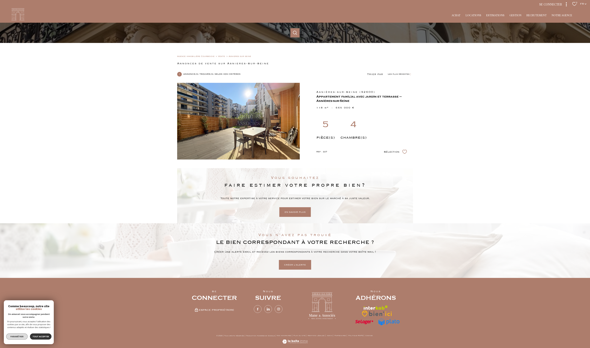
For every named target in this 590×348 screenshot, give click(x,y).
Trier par (375, 74)
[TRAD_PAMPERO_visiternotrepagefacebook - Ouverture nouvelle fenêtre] (258, 309)
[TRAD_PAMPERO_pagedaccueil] (17, 19)
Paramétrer (17, 336)
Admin (329, 335)
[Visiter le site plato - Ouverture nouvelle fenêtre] (388, 321)
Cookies (369, 335)
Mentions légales (316, 335)
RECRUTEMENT (536, 15)
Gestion (515, 15)
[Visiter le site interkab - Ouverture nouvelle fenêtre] (376, 308)
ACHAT (456, 15)
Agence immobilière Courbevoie (195, 56)
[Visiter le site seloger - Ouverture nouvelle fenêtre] (364, 322)
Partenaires (340, 335)
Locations (473, 15)
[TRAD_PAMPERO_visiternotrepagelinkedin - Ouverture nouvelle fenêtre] (268, 309)
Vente (221, 56)
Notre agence (562, 15)
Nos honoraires (284, 335)
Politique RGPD (355, 335)
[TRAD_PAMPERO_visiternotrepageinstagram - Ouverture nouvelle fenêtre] (278, 309)
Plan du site (299, 335)
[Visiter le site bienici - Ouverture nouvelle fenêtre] (377, 313)
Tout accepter (41, 336)
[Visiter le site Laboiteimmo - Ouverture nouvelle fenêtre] (295, 342)
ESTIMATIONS (495, 15)
